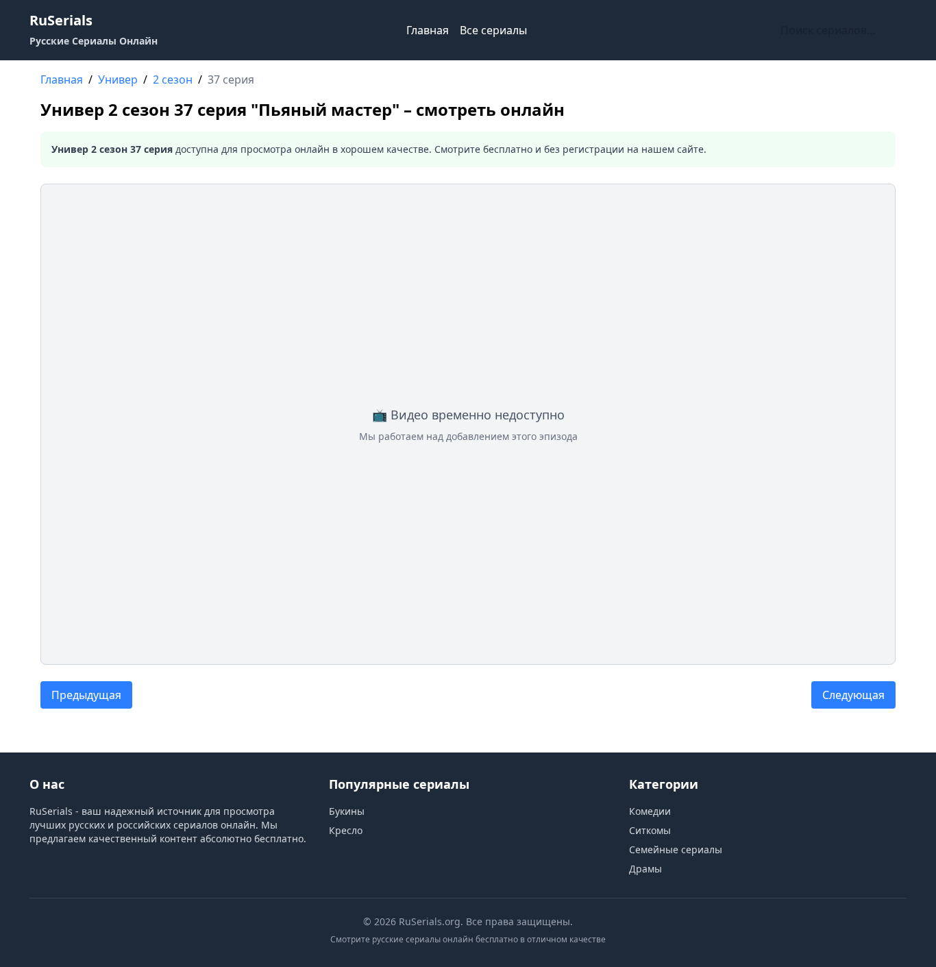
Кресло (345, 830)
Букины (347, 811)
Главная (427, 30)
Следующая (853, 694)
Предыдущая (86, 694)
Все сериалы (493, 30)
